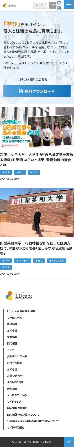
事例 (7, 172)
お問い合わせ (59, 2)
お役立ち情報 (14, 363)
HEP (21, 172)
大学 (35, 172)
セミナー (12, 350)
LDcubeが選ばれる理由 (21, 311)
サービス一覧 (14, 317)
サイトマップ (14, 401)
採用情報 (12, 343)
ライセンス (23, 260)
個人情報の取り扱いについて (23, 414)
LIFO (40, 260)
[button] (69, 4)
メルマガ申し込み (17, 395)
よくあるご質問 (15, 382)
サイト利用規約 (15, 427)
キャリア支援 (58, 260)
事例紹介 (12, 324)
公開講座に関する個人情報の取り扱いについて (33, 421)
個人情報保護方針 (17, 408)
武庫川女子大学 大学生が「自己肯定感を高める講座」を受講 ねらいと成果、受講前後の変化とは (36, 159)
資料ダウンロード (59, 8)
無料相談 (12, 388)
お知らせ (12, 330)
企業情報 (12, 337)
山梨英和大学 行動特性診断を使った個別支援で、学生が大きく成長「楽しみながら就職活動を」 (36, 248)
